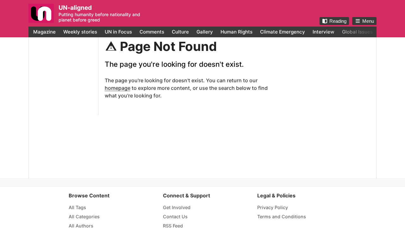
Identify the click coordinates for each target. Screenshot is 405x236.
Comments (152, 32)
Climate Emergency (282, 32)
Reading (337, 21)
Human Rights (236, 32)
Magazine (44, 32)
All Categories (84, 216)
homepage (117, 88)
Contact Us (175, 216)
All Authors (81, 225)
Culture (180, 32)
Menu (368, 21)
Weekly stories (80, 32)
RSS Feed (173, 225)
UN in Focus (118, 32)
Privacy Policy (272, 207)
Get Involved (176, 207)
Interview (323, 32)
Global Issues (357, 32)
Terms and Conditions (281, 216)
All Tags (77, 207)
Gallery (204, 32)
